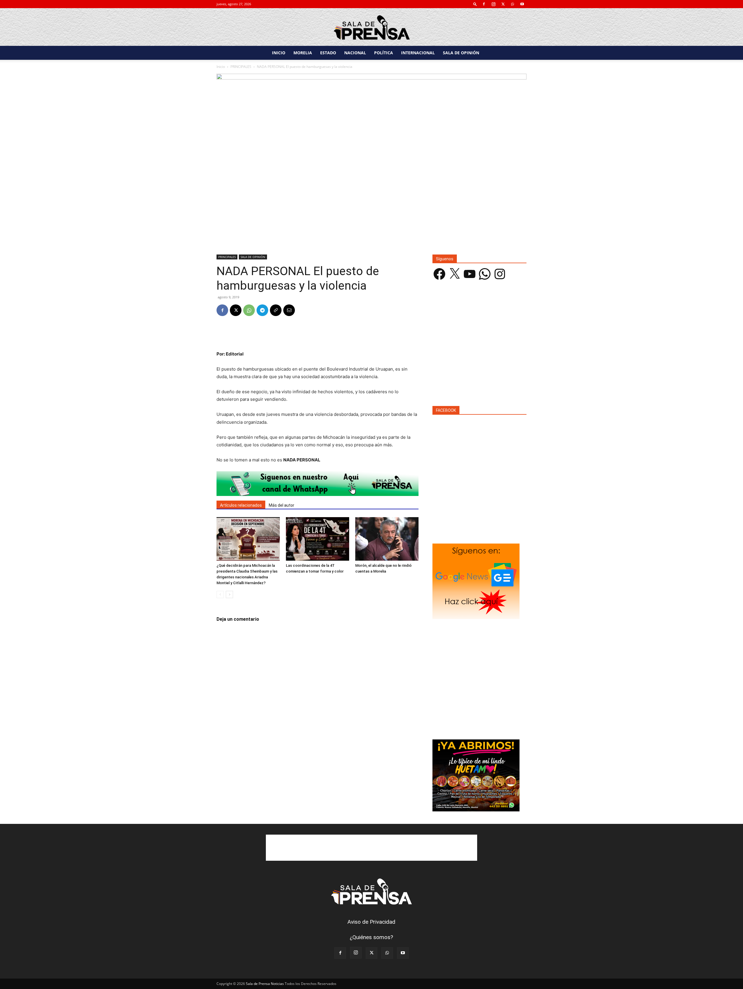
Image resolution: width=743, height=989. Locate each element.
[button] (475, 4)
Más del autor (281, 505)
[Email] (289, 310)
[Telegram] (262, 310)
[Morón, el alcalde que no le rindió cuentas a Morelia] (387, 539)
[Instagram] (493, 4)
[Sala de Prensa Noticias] (371, 27)
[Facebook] (483, 4)
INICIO (278, 52)
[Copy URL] (276, 310)
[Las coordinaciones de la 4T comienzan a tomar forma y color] (317, 539)
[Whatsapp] (318, 483)
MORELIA (302, 52)
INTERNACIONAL (418, 52)
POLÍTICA (383, 52)
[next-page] (229, 594)
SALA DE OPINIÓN (461, 52)
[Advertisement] (317, 335)
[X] (503, 4)
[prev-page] (220, 594)
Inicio (221, 66)
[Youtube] (522, 4)
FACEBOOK (446, 410)
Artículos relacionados (241, 505)
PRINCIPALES (240, 66)
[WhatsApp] (512, 4)
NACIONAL (355, 52)
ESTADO (328, 52)
